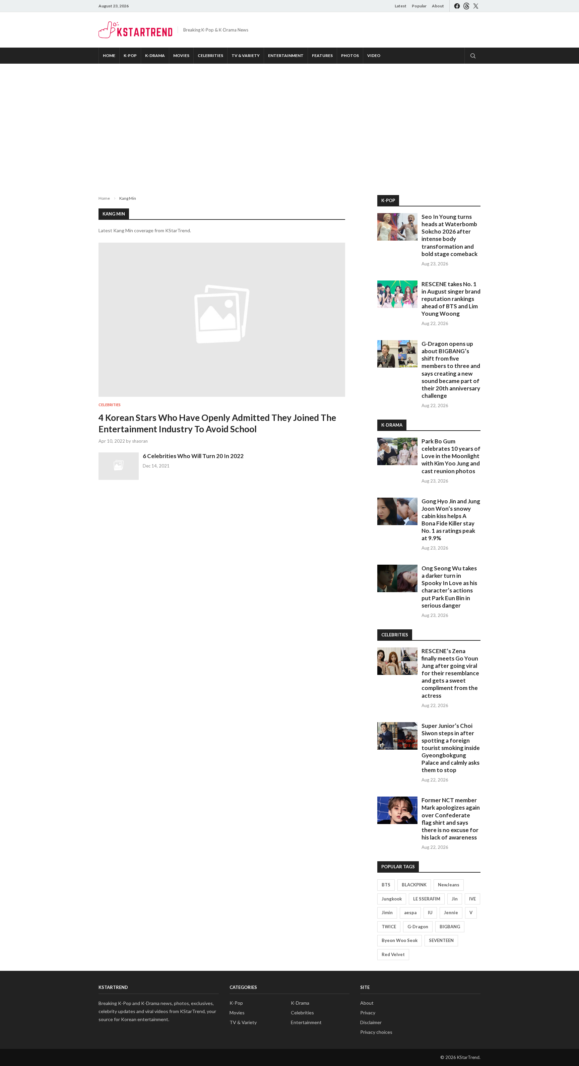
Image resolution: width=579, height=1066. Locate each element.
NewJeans (448, 884)
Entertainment (286, 55)
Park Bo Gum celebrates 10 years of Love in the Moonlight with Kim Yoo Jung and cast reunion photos (451, 456)
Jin (455, 898)
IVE (472, 898)
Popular (419, 5)
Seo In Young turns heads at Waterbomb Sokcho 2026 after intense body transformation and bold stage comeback (449, 235)
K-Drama (155, 55)
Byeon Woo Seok (399, 940)
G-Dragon (417, 926)
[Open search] (472, 56)
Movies (181, 55)
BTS (386, 884)
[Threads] (466, 6)
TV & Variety (246, 55)
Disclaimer (371, 1022)
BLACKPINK (414, 884)
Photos (350, 55)
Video (373, 55)
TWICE (389, 926)
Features (322, 55)
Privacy (367, 1012)
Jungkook (392, 898)
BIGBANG (450, 926)
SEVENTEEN (441, 940)
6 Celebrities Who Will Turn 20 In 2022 (193, 455)
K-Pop (130, 55)
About (438, 5)
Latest (400, 5)
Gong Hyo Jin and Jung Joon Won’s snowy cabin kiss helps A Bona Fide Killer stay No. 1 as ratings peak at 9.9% (451, 520)
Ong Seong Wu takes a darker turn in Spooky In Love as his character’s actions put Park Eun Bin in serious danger (449, 587)
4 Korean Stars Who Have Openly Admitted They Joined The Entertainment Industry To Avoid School (217, 423)
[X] (475, 6)
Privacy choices (376, 1032)
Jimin (387, 912)
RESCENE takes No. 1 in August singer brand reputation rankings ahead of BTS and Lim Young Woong (451, 298)
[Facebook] (457, 6)
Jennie (451, 912)
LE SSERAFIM (426, 898)
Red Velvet (393, 954)
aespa (410, 912)
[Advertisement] (289, 124)
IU (430, 912)
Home (109, 55)
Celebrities (210, 55)
